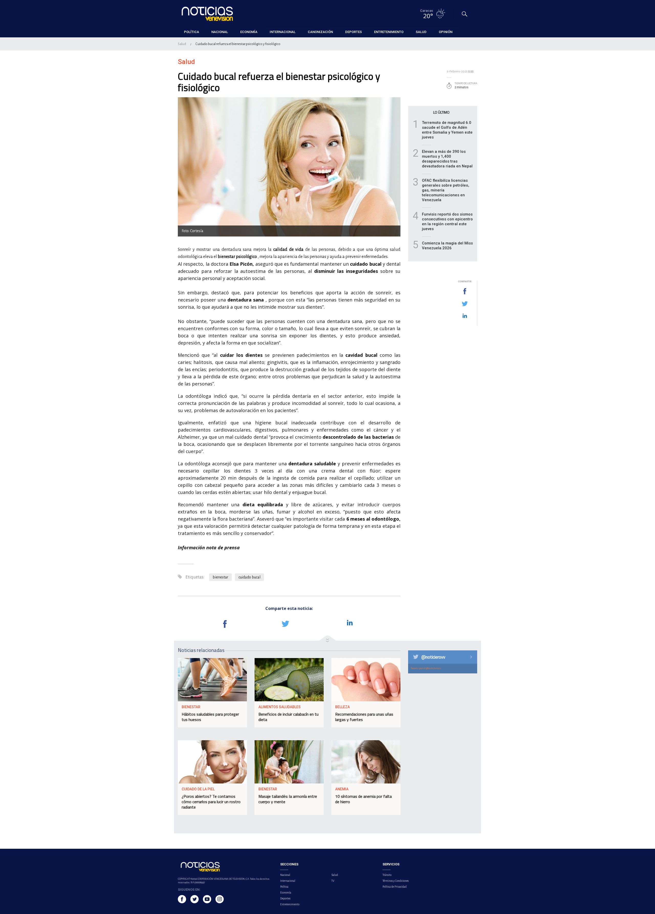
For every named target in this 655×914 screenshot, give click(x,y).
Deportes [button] (353, 32)
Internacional (287, 880)
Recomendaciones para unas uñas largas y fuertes (364, 717)
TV (332, 880)
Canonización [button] (320, 32)
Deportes (285, 898)
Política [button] (191, 32)
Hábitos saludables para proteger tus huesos (210, 717)
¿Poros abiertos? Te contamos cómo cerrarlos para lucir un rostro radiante (211, 801)
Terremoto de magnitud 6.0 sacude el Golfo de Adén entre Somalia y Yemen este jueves (447, 129)
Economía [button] (248, 32)
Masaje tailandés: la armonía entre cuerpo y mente (287, 799)
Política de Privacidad (395, 886)
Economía (285, 892)
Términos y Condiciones (396, 880)
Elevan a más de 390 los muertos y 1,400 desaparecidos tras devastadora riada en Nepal (447, 158)
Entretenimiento (289, 904)
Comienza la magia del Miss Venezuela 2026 (447, 245)
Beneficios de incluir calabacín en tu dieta (288, 717)
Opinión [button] (445, 32)
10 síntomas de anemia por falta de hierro (363, 799)
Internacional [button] (283, 32)
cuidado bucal (249, 577)
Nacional (285, 874)
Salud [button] (421, 32)
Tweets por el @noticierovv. (426, 668)
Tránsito (387, 874)
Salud (182, 44)
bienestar (220, 577)
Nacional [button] (219, 32)
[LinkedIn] (465, 316)
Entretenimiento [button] (388, 32)
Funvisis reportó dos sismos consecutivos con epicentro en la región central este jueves (447, 221)
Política (284, 886)
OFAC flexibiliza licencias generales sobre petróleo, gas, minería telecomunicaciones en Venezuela (445, 190)
